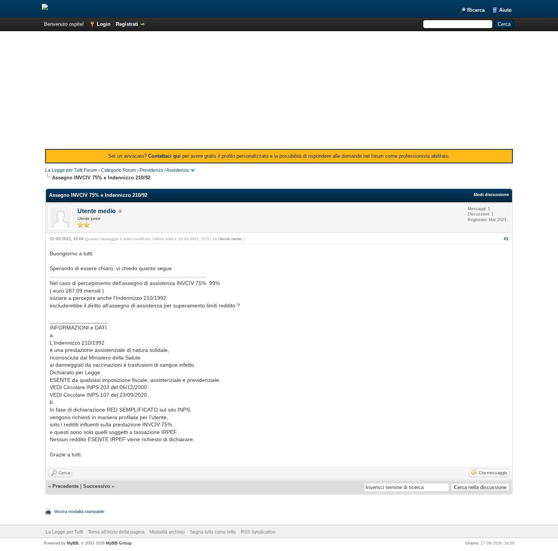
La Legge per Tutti (64, 532)
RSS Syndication (258, 532)
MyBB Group (119, 543)
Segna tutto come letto (213, 532)
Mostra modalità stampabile (79, 511)
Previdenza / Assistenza (164, 170)
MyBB (73, 543)
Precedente (65, 486)
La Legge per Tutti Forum (71, 170)
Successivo (96, 486)
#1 (506, 238)
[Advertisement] (279, 92)
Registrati (127, 24)
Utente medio (96, 211)
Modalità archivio (167, 532)
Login (103, 24)
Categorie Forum (118, 170)
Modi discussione (491, 194)
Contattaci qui (164, 156)
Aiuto (505, 10)
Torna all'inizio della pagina (116, 532)
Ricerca (476, 10)
